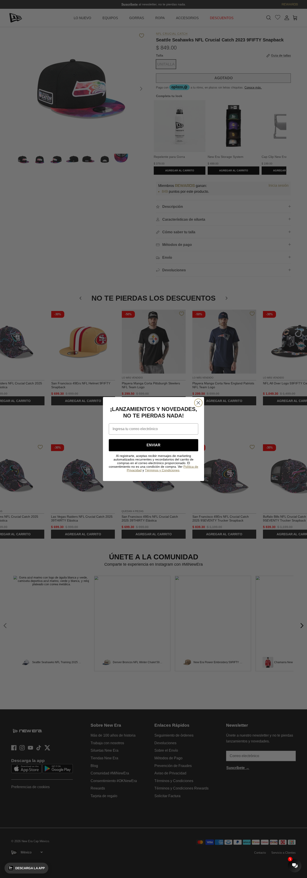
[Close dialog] (198, 403)
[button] (26, 868)
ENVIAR (153, 445)
